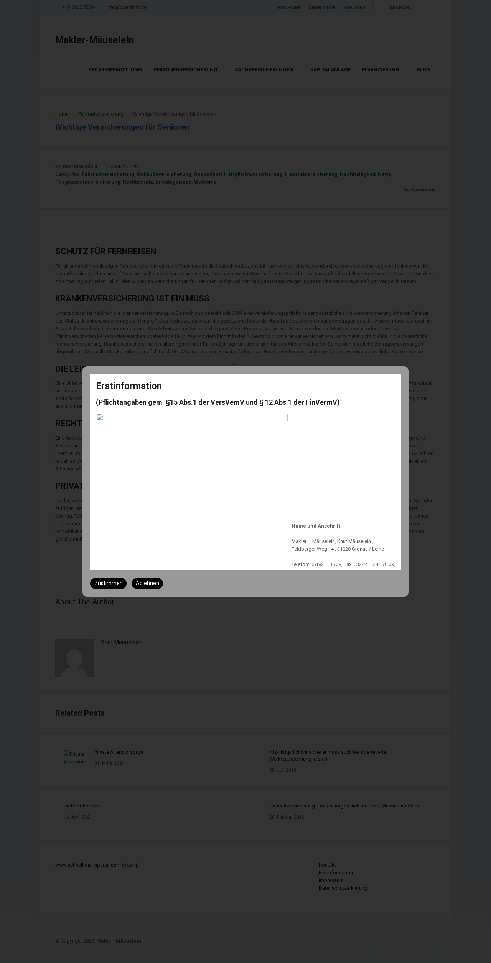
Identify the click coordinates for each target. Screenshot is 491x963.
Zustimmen (108, 583)
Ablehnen (147, 583)
